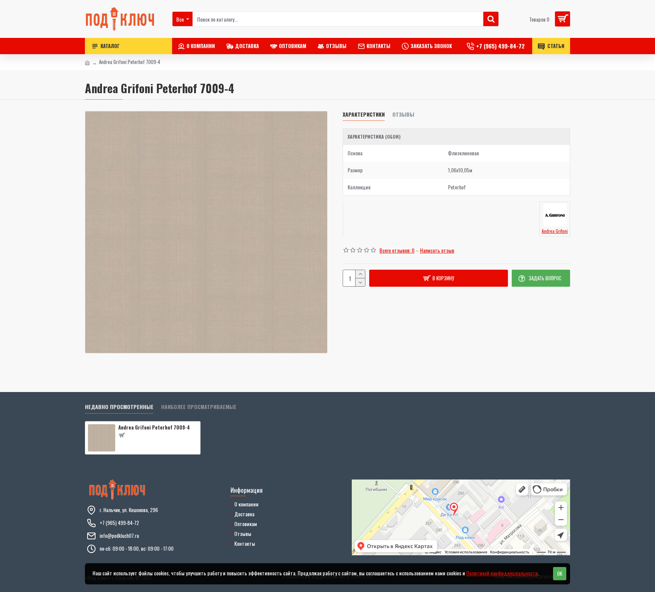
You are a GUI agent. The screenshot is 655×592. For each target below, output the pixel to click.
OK (559, 573)
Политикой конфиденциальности (502, 573)
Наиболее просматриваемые (199, 407)
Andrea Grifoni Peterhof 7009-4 (154, 427)
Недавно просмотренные (119, 407)
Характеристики (364, 114)
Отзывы (403, 114)
